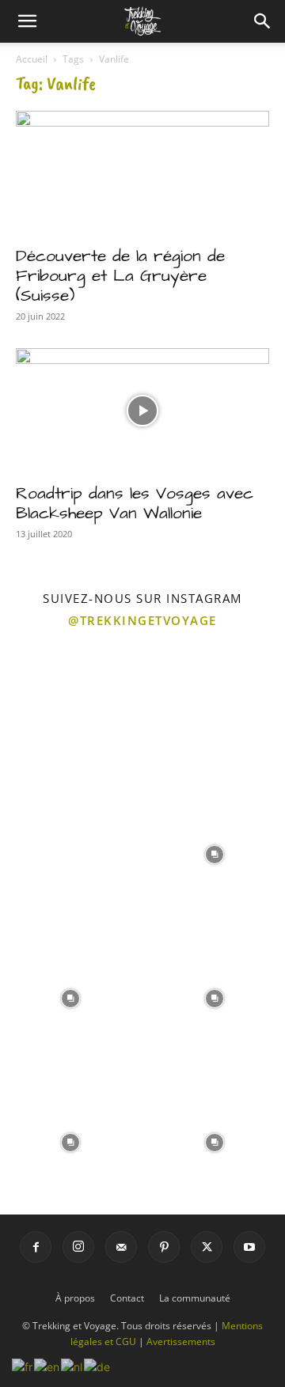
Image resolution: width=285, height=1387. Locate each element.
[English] (47, 1365)
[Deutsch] (98, 1365)
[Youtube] (249, 1247)
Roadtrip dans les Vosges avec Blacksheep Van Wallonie (134, 503)
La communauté (194, 1298)
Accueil (32, 59)
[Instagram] (78, 1247)
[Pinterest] (164, 1247)
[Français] (23, 1365)
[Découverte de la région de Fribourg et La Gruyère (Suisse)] (142, 173)
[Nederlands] (72, 1365)
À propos (75, 1298)
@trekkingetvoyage (142, 620)
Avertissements (180, 1341)
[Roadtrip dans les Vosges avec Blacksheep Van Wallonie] (142, 410)
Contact (127, 1298)
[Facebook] (35, 1247)
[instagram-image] (70, 709)
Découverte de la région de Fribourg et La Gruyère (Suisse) (120, 275)
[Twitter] (206, 1247)
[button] (27, 21)
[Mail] (121, 1247)
